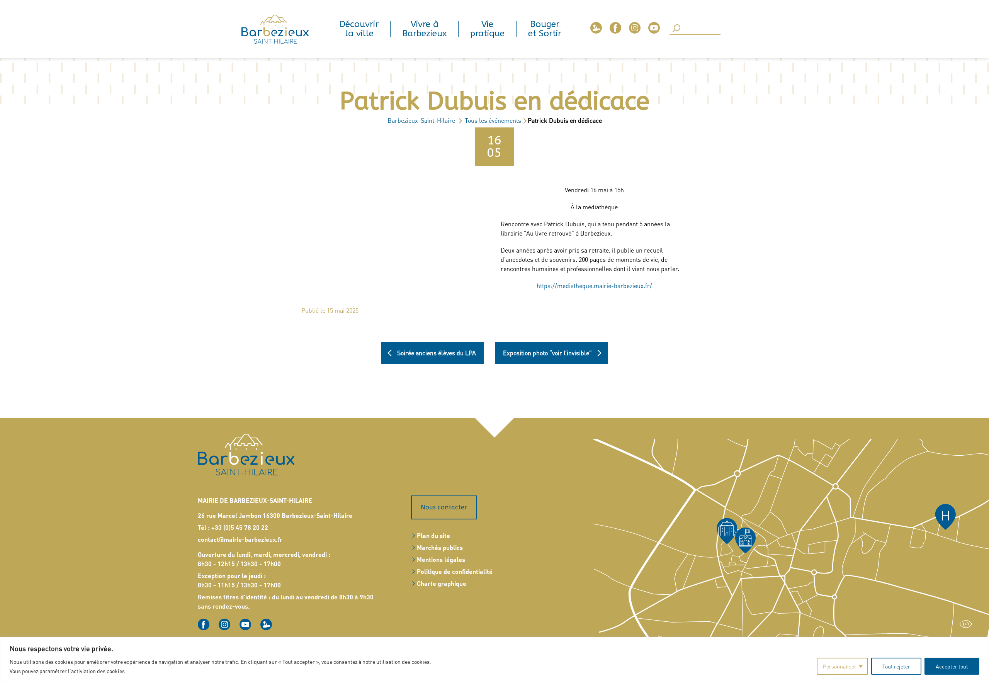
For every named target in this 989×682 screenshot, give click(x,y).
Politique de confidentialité (455, 571)
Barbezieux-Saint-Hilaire (421, 120)
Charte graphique (441, 583)
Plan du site (433, 535)
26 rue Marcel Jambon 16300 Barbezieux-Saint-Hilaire (275, 515)
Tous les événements (493, 120)
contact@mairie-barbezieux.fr (240, 539)
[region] (494, 659)
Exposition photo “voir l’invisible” (547, 353)
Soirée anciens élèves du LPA (436, 353)
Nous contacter (444, 507)
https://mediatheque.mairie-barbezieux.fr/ (594, 286)
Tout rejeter (896, 666)
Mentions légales (441, 559)
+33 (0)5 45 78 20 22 (239, 527)
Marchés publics (440, 547)
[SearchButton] (676, 29)
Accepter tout (952, 666)
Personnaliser (839, 666)
